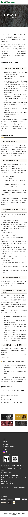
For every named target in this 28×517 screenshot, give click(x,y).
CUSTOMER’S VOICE (8, 447)
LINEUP (5, 441)
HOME (4, 439)
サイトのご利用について (19, 487)
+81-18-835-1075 (9, 483)
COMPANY (5, 444)
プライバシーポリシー (6, 487)
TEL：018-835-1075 (6, 472)
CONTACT (5, 449)
